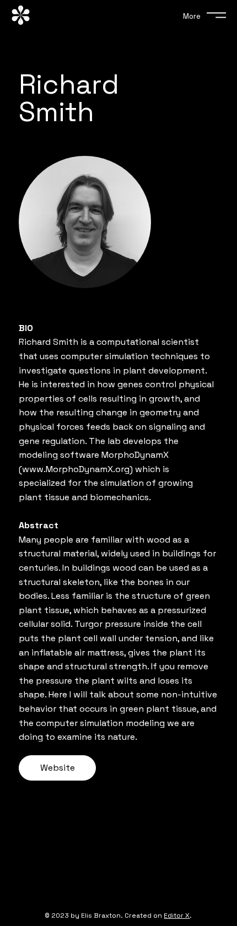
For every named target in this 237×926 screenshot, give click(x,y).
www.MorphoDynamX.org (76, 469)
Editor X (177, 915)
